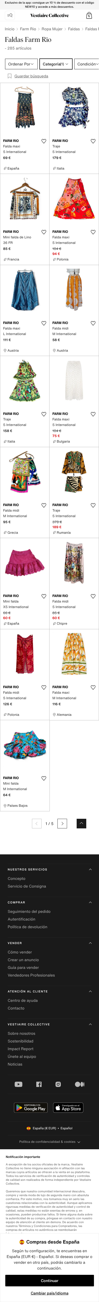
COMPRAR (16, 903)
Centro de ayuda (23, 1000)
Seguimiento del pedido (29, 911)
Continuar (49, 1280)
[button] (89, 15)
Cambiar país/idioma (49, 1293)
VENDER (15, 943)
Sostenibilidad (20, 1041)
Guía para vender (23, 967)
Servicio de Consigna (27, 886)
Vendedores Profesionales (31, 975)
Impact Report (20, 1049)
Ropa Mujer (52, 29)
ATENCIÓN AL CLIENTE (28, 992)
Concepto (16, 878)
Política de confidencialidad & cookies (47, 1141)
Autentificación (21, 919)
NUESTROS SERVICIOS (27, 870)
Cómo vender (20, 952)
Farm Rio (28, 29)
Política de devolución (27, 927)
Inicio (9, 29)
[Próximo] (62, 823)
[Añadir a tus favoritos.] (44, 141)
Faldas (74, 29)
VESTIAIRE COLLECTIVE (29, 1025)
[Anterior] (37, 823)
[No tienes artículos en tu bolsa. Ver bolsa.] (89, 15)
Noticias (15, 1064)
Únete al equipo (22, 1056)
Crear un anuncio (23, 960)
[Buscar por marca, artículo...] (10, 15)
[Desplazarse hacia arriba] (81, 823)
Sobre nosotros (21, 1033)
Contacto (16, 1008)
